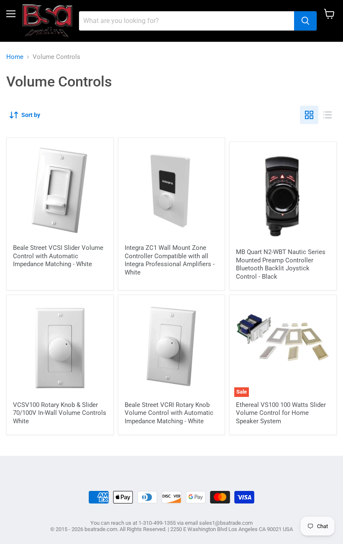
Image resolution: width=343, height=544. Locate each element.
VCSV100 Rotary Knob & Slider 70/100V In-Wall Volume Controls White (59, 413)
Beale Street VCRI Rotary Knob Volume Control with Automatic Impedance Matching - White (169, 413)
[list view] (327, 115)
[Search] (305, 21)
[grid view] (309, 115)
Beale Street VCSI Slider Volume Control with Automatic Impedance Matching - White (58, 256)
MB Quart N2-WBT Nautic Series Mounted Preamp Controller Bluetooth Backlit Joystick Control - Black (280, 264)
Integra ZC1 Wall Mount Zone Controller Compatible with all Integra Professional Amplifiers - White (170, 260)
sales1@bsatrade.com (226, 523)
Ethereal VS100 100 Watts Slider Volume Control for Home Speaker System (281, 413)
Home (14, 57)
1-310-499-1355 (157, 523)
